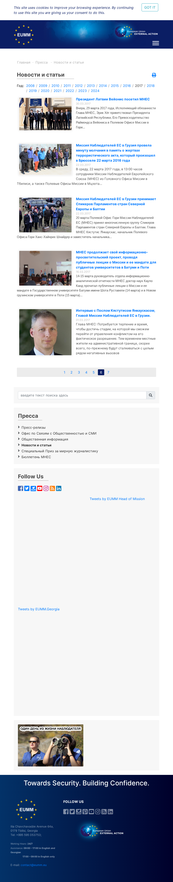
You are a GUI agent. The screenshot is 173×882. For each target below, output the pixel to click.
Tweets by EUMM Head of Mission (117, 499)
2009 (43, 86)
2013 (91, 86)
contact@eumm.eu (34, 865)
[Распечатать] (154, 75)
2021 (57, 91)
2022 (70, 91)
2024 (95, 91)
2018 (151, 86)
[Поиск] (150, 395)
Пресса (42, 62)
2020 (45, 91)
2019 (33, 91)
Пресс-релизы (34, 427)
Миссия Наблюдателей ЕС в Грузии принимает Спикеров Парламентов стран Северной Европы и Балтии (116, 204)
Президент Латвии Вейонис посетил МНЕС (113, 99)
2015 (115, 86)
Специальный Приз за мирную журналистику (60, 451)
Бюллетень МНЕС (36, 457)
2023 (82, 91)
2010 (55, 86)
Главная (23, 62)
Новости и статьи (69, 62)
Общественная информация (45, 439)
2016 (127, 86)
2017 (139, 86)
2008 (30, 86)
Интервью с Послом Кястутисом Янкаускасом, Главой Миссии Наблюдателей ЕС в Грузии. (115, 313)
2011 (67, 86)
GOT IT (149, 7)
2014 (103, 86)
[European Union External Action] (99, 830)
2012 (79, 86)
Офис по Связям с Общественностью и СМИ (59, 433)
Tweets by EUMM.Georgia (38, 609)
